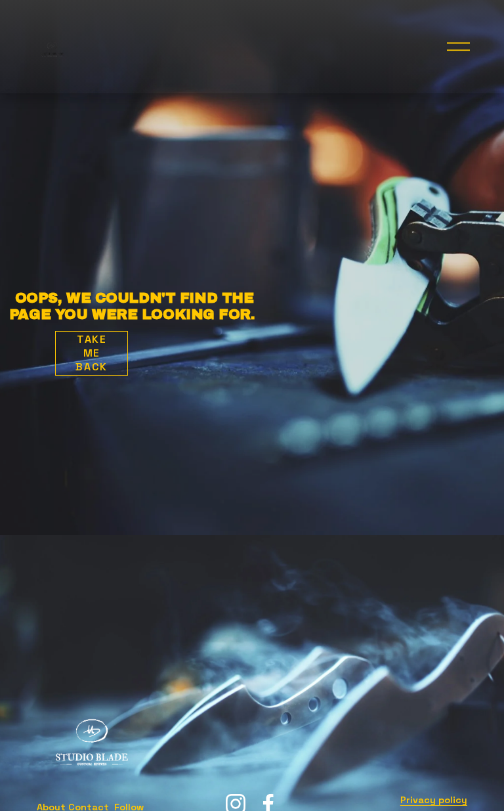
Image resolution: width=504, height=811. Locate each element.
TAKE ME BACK (91, 353)
